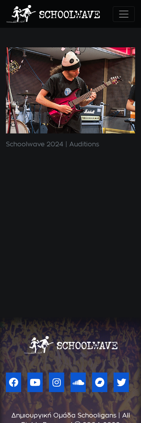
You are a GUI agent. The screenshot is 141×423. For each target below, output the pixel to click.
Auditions (84, 144)
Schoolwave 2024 (34, 144)
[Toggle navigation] (124, 14)
